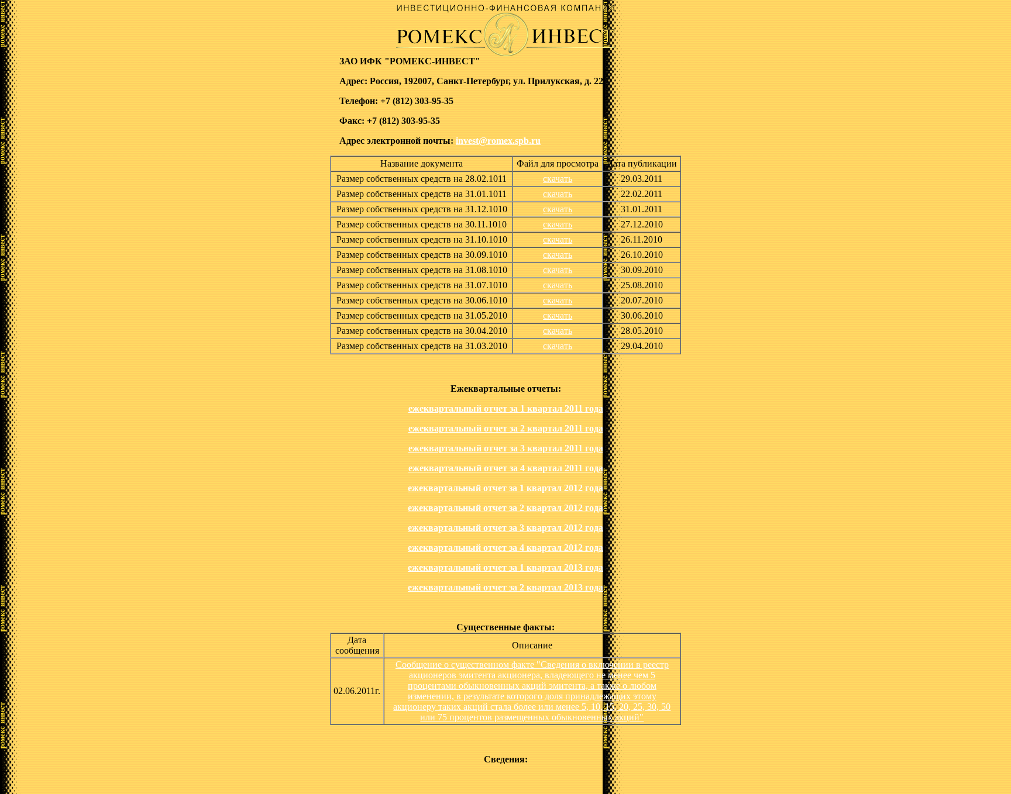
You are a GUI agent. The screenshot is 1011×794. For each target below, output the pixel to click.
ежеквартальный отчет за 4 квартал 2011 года (505, 468)
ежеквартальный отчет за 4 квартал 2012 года (505, 548)
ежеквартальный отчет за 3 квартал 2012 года (505, 528)
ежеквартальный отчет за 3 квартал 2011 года (505, 448)
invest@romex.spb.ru (498, 141)
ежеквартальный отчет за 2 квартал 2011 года (505, 428)
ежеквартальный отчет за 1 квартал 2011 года (505, 408)
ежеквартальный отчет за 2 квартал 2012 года (505, 508)
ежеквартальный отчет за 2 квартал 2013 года (505, 587)
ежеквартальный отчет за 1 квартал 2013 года (505, 567)
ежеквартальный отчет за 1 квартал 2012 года (505, 488)
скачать (557, 179)
